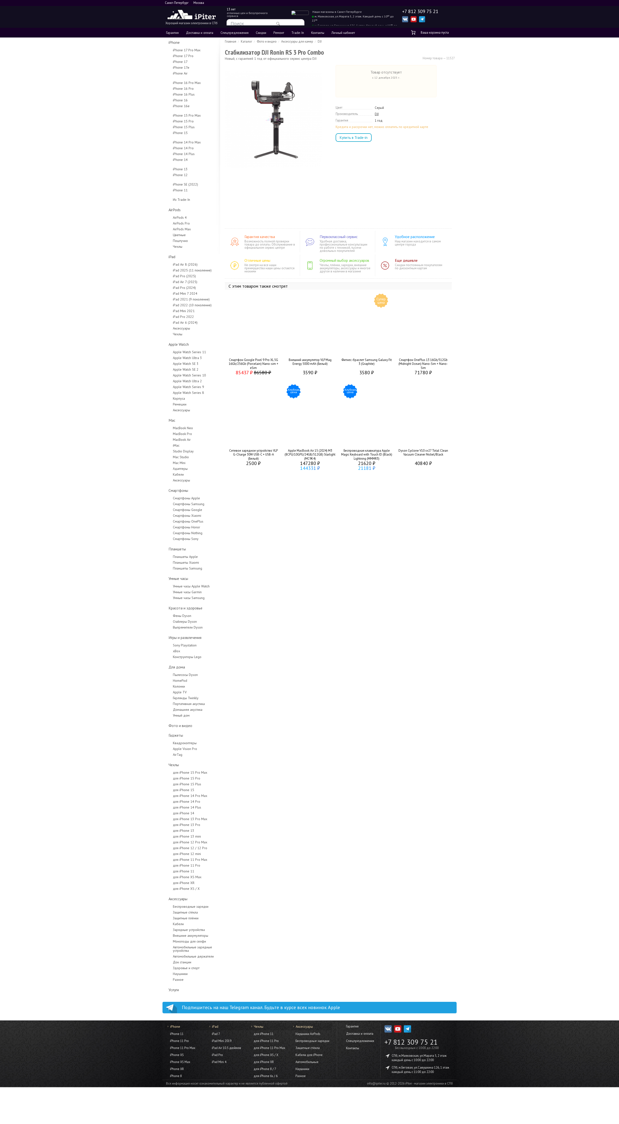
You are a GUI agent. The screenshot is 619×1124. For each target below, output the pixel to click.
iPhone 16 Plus (184, 94)
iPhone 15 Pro (183, 121)
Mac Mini (179, 463)
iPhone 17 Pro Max (186, 50)
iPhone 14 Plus (184, 154)
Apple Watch (179, 344)
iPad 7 (216, 1034)
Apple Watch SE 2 (186, 369)
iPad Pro (217, 1055)
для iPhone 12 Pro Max (190, 842)
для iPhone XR (183, 883)
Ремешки (179, 404)
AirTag (177, 754)
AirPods (175, 209)
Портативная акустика (189, 704)
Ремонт (278, 32)
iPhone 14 (180, 159)
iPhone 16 (180, 100)
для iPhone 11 (183, 871)
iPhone (174, 42)
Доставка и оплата (199, 32)
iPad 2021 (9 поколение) (191, 299)
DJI (377, 114)
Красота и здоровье (185, 608)
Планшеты (177, 549)
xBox (176, 651)
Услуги (174, 989)
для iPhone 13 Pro (186, 825)
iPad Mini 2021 (184, 311)
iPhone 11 (180, 190)
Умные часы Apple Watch (191, 586)
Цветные (179, 235)
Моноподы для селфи (189, 941)
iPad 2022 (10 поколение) (192, 305)
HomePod (180, 680)
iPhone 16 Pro (183, 88)
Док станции (182, 962)
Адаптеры (180, 468)
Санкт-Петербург (177, 3)
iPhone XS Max (180, 1062)
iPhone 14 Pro (183, 148)
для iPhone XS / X (186, 888)
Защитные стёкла (185, 912)
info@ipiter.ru (376, 1083)
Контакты (317, 32)
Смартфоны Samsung (188, 504)
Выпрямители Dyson (188, 627)
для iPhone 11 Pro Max (190, 859)
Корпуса (179, 398)
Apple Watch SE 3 (186, 363)
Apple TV (180, 692)
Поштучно (180, 241)
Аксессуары (181, 328)
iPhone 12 (180, 175)
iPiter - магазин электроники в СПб (429, 1083)
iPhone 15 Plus (184, 127)
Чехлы (177, 246)
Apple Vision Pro (185, 749)
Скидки (261, 32)
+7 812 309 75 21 (411, 1042)
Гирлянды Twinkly (186, 698)
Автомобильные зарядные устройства (192, 949)
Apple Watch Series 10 (189, 375)
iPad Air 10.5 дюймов (226, 1048)
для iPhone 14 (183, 813)
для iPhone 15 (183, 790)
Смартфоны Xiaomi (187, 515)
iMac (176, 445)
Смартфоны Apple (186, 498)
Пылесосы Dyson (185, 675)
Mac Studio (181, 457)
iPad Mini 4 (219, 1062)
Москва (198, 3)
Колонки (179, 686)
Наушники (180, 974)
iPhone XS (177, 1055)
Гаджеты (176, 735)
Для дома (177, 667)
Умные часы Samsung (189, 598)
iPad (172, 256)
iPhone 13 (180, 169)
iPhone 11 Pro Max (182, 1048)
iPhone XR (177, 1069)
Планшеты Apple (185, 557)
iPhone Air (180, 73)
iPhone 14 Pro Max (187, 142)
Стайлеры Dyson (185, 621)
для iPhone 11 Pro (186, 865)
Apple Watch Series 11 (189, 352)
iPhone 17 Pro (183, 56)
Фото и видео (180, 725)
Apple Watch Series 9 (188, 387)
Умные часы (178, 578)
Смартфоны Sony (186, 539)
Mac (172, 420)
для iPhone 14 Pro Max (190, 796)
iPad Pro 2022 (183, 317)
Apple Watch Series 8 (188, 392)
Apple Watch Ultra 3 (187, 358)
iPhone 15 (180, 133)
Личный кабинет (343, 32)
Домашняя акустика (187, 709)
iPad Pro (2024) (184, 287)
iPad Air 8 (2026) (185, 264)
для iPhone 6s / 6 (266, 1076)
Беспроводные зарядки (190, 906)
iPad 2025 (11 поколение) (192, 270)
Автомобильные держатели (193, 956)
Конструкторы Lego (187, 657)
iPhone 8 (176, 1076)
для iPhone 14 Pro (186, 801)
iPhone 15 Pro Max (187, 115)
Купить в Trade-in (354, 137)
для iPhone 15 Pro (186, 778)
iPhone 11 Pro (179, 1041)
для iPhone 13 (183, 830)
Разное (178, 979)
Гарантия (172, 32)
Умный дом (181, 715)
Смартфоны (178, 490)
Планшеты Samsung (187, 568)
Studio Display (183, 451)
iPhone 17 (180, 62)
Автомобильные (306, 1062)
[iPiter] (191, 15)
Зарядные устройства (189, 930)
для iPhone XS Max (187, 877)
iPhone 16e (181, 106)
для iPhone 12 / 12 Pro (190, 848)
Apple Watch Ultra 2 (187, 381)
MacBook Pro (182, 434)
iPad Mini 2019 (221, 1041)
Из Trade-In (181, 199)
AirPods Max (182, 229)
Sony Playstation (185, 645)
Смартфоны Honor (186, 527)
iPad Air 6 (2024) (185, 322)
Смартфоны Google (187, 510)
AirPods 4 (180, 217)
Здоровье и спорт (186, 968)
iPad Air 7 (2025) (185, 282)
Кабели (178, 474)
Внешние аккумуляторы (190, 935)
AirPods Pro (181, 223)
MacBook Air (182, 439)
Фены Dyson (182, 616)
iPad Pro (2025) (184, 276)
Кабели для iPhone (309, 1055)
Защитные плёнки (186, 918)
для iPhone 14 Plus (187, 807)
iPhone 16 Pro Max (187, 83)
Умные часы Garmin (187, 592)
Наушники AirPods (307, 1034)
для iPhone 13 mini (187, 836)
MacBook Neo (183, 428)
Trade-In (297, 32)
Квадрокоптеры (185, 743)
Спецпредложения (235, 32)
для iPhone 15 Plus (187, 784)
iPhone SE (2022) (185, 184)
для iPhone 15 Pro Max (190, 772)
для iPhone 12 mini (187, 854)
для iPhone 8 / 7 (265, 1069)
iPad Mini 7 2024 (185, 293)
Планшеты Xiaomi (186, 562)
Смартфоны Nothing (187, 533)
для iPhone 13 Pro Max (190, 819)
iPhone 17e (181, 67)
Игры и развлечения (185, 637)
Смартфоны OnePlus (188, 521)
